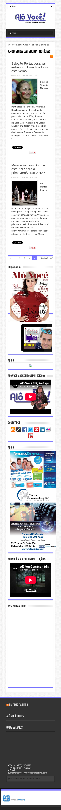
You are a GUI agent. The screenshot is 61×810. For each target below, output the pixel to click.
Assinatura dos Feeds (51, 56)
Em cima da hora (18, 705)
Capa (25, 45)
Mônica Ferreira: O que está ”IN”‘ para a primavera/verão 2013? (28, 169)
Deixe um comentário (29, 76)
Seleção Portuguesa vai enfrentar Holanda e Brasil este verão (30, 67)
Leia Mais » (39, 234)
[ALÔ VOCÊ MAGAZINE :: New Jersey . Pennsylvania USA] (30, 21)
